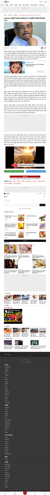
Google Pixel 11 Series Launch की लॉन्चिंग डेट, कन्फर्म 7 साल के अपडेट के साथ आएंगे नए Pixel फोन (38, 347)
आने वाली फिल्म (7, 421)
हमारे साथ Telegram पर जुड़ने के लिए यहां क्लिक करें (36, 171)
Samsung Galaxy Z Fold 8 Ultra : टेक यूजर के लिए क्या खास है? (9, 347)
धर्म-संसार (34, 181)
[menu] (2, 2)
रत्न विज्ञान (6, 487)
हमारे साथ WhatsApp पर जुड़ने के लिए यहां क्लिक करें (14, 171)
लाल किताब (7, 472)
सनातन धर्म (7, 441)
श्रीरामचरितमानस (8, 454)
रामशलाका (6, 478)
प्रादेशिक (6, 379)
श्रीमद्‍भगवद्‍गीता (34, 5)
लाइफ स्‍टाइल (41, 5)
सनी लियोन (7, 428)
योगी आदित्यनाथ (7, 367)
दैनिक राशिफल (7, 464)
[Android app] (9, 354)
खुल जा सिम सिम (8, 419)
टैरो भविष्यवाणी (7, 476)
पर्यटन (6, 417)
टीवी (5, 430)
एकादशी (6, 437)
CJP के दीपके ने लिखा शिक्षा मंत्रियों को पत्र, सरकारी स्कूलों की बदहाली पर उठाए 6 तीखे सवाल (25, 335)
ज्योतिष (15, 5)
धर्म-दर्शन (6, 451)
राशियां (6, 470)
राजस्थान (6, 389)
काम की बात (7, 391)
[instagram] (29, 362)
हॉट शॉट (6, 409)
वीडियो (7, 305)
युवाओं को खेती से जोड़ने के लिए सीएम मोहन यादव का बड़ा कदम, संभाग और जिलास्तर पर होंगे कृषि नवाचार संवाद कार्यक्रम (16, 335)
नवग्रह (6, 485)
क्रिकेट (11, 5)
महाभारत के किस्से (41, 181)
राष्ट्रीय (6, 373)
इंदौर (20, 5)
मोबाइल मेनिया (9, 338)
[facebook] (21, 362)
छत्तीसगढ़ (6, 383)
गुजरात (6, 385)
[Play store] (45, 1)
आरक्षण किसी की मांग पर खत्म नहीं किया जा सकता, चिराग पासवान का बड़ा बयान (33, 302)
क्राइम (6, 396)
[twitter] (23, 362)
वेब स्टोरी (6, 411)
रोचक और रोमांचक (17, 183)
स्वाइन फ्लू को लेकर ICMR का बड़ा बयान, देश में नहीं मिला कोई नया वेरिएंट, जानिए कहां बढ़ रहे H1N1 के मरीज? (25, 302)
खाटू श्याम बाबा (26, 5)
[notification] (48, 1)
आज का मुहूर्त (7, 468)
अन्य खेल (6, 459)
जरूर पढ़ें (8, 293)
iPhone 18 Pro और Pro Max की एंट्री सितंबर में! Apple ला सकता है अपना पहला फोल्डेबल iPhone (22, 347)
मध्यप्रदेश (6, 381)
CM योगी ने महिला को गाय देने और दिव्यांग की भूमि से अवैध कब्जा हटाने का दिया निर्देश (8, 335)
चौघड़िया (6, 480)
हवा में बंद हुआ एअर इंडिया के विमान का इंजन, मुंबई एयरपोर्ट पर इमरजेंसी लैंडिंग (25, 178)
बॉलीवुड (7, 5)
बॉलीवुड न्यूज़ (7, 407)
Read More (14, 165)
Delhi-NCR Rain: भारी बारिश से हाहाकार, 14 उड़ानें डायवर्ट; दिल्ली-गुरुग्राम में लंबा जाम (42, 335)
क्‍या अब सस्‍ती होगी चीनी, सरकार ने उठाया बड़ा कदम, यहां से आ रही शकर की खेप (7, 302)
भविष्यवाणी (7, 439)
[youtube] (26, 362)
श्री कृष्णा (6, 443)
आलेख (6, 415)
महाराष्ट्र (6, 387)
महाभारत (6, 447)
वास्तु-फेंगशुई (7, 474)
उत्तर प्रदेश (6, 369)
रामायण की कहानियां (8, 183)
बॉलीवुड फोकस (7, 424)
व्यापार (6, 400)
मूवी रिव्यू (6, 413)
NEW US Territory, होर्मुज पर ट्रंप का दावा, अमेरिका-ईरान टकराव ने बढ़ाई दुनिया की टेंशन (42, 302)
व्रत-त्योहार (6, 449)
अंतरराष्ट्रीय (15, 15)
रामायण (6, 445)
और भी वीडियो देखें (8, 308)
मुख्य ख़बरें (10, 15)
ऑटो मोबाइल (7, 394)
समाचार (2, 5)
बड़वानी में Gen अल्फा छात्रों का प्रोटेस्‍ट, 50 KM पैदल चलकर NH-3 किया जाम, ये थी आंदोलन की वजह (34, 335)
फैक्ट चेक (6, 398)
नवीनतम (7, 326)
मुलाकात (6, 432)
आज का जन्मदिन (8, 466)
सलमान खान (7, 426)
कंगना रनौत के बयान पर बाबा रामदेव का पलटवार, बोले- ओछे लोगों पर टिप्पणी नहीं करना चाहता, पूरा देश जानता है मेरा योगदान (17, 302)
